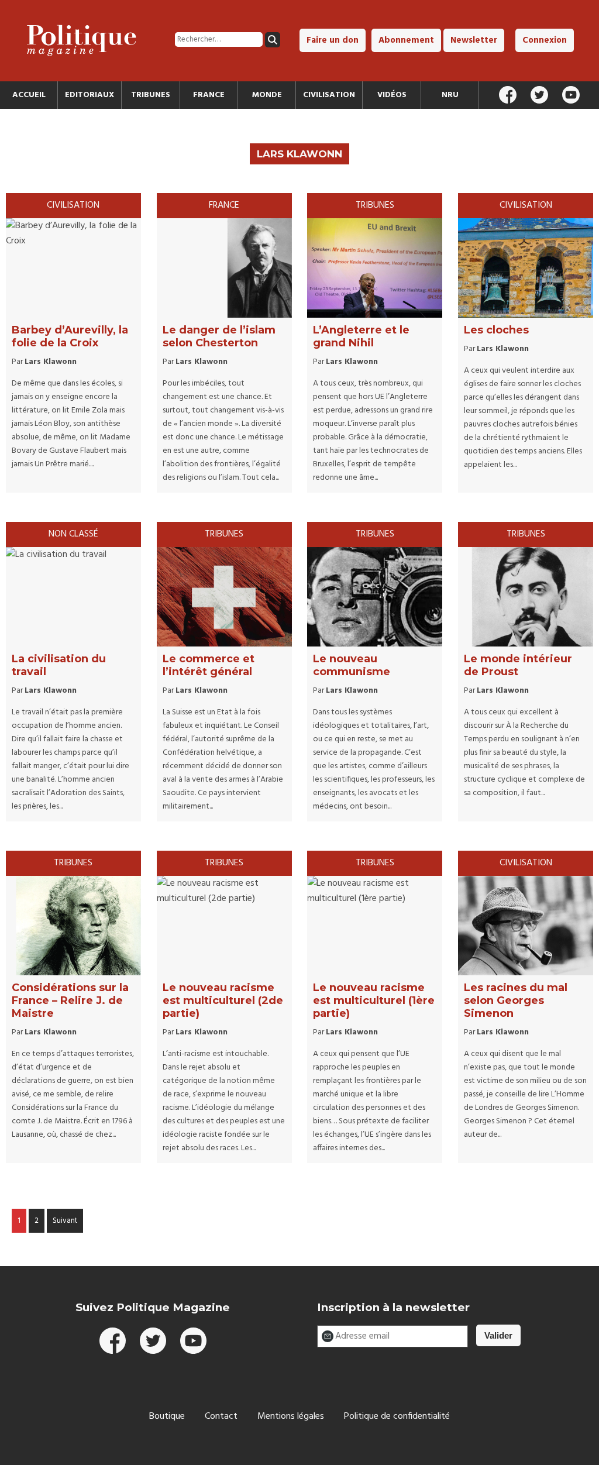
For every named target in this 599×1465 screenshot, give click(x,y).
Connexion (544, 40)
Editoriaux (89, 95)
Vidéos (392, 95)
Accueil (29, 95)
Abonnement (406, 40)
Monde (267, 95)
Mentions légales (290, 1416)
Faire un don (333, 40)
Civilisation (329, 95)
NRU (450, 95)
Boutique (167, 1416)
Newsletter (473, 40)
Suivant (65, 1221)
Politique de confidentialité (397, 1416)
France (209, 95)
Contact (221, 1416)
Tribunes (150, 95)
